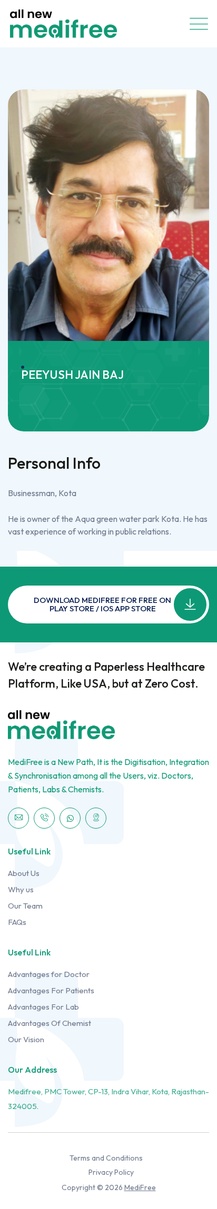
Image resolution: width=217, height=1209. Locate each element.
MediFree (140, 1187)
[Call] (44, 818)
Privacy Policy (111, 1172)
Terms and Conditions (106, 1158)
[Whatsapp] (70, 818)
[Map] (95, 818)
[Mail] (18, 818)
